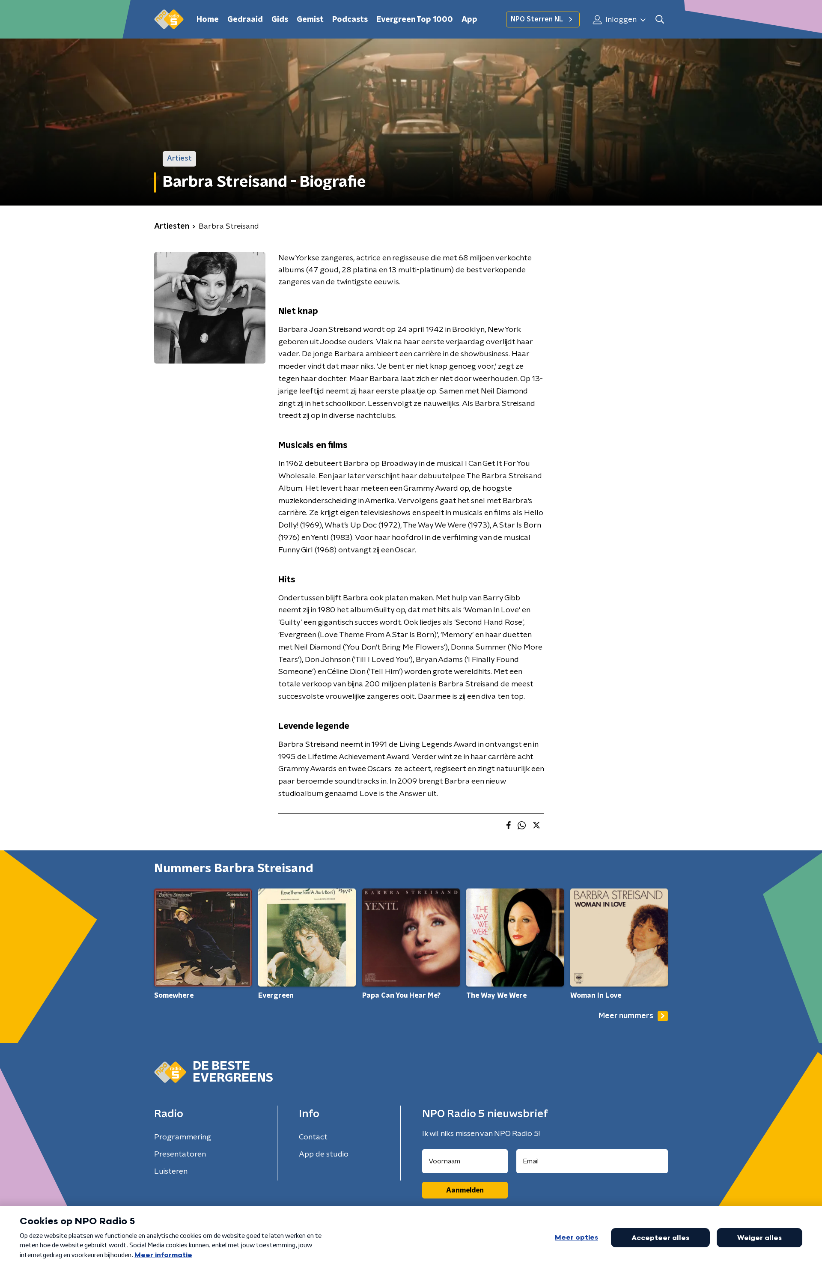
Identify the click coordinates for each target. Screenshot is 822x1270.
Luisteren (171, 1171)
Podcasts (350, 20)
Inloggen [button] (620, 20)
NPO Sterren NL (537, 19)
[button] (659, 19)
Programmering (182, 1137)
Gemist (310, 20)
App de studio (323, 1154)
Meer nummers (626, 1016)
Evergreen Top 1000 (414, 20)
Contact (313, 1137)
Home (208, 20)
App (469, 20)
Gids (279, 20)
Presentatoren (180, 1154)
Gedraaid (245, 20)
